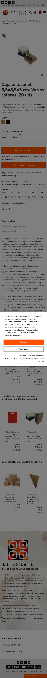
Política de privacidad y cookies (31, 355)
